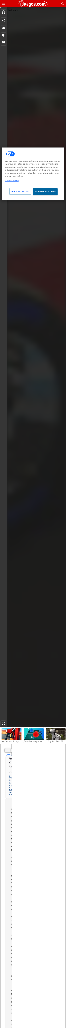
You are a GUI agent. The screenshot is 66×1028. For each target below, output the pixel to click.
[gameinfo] (3, 43)
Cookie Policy (12, 180)
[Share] (3, 20)
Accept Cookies (45, 191)
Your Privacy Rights (20, 191)
